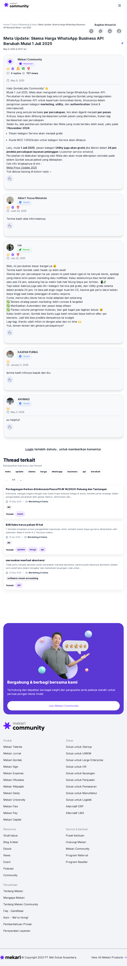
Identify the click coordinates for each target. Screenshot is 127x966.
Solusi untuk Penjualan (80, 780)
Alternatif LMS (75, 813)
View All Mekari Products (107, 957)
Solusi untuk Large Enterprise (84, 760)
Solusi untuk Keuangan (80, 773)
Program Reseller (77, 862)
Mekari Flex (10, 806)
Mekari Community (30, 59)
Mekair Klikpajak (13, 786)
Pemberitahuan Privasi (17, 924)
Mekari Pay (10, 813)
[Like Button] (9, 178)
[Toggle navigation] (119, 5)
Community (10, 875)
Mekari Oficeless (13, 780)
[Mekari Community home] (16, 5)
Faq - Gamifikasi (13, 911)
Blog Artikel (10, 842)
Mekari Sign (10, 766)
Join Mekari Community (64, 705)
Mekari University (14, 799)
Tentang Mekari (13, 891)
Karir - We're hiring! (15, 917)
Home (6, 24)
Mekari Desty (11, 793)
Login (29, 449)
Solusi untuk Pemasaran (81, 786)
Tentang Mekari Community (20, 904)
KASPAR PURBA (28, 352)
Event (6, 862)
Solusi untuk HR (76, 766)
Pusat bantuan (75, 835)
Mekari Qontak (12, 760)
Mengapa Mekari (13, 897)
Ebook (7, 848)
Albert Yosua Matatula (32, 198)
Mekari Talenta (12, 746)
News (6, 855)
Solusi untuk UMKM (78, 753)
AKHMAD (24, 399)
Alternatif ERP (75, 806)
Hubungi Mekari (76, 842)
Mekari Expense (13, 773)
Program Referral (77, 855)
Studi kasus (10, 835)
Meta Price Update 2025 (21, 167)
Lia (19, 245)
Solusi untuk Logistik (79, 799)
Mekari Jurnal (12, 753)
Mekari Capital (12, 819)
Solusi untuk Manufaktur (81, 793)
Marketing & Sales (28, 24)
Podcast (8, 868)
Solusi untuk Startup (79, 746)
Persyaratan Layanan (16, 930)
